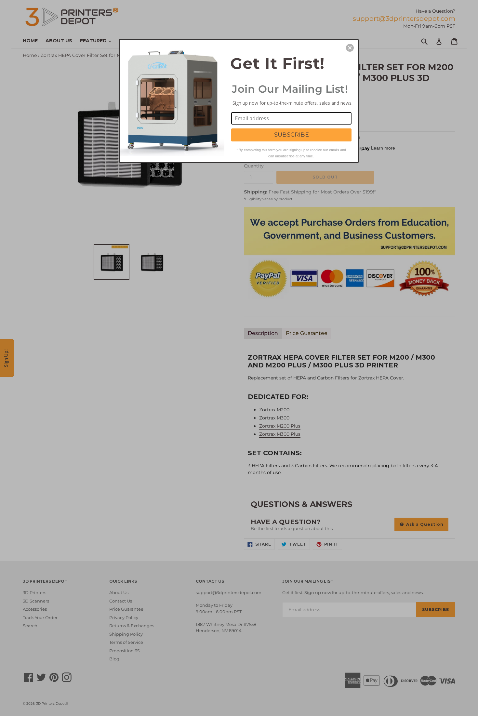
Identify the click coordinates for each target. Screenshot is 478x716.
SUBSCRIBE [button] (291, 134)
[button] (350, 48)
